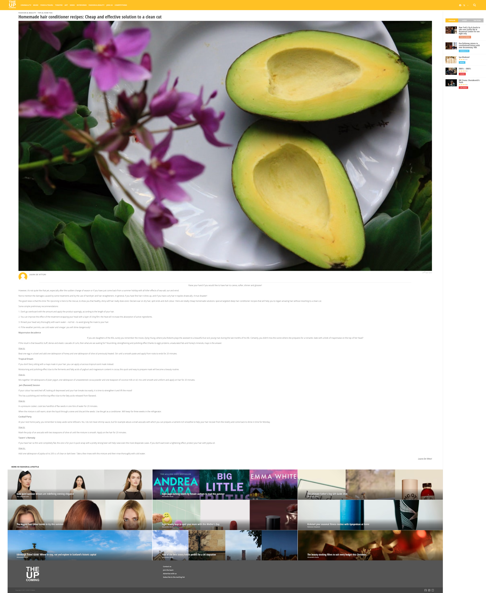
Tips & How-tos (45, 13)
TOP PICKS (477, 20)
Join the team (168, 570)
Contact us (167, 566)
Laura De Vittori (37, 274)
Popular (452, 20)
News (72, 5)
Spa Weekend (464, 57)
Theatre (59, 5)
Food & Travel (46, 5)
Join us (109, 5)
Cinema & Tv (26, 5)
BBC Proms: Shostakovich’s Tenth (469, 81)
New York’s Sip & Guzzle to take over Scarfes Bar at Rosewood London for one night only (469, 30)
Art (66, 5)
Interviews (82, 5)
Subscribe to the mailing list (174, 577)
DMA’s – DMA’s (465, 69)
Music (35, 5)
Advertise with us (170, 573)
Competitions (121, 5)
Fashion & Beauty (96, 5)
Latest (464, 20)
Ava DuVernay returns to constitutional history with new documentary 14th (469, 45)
